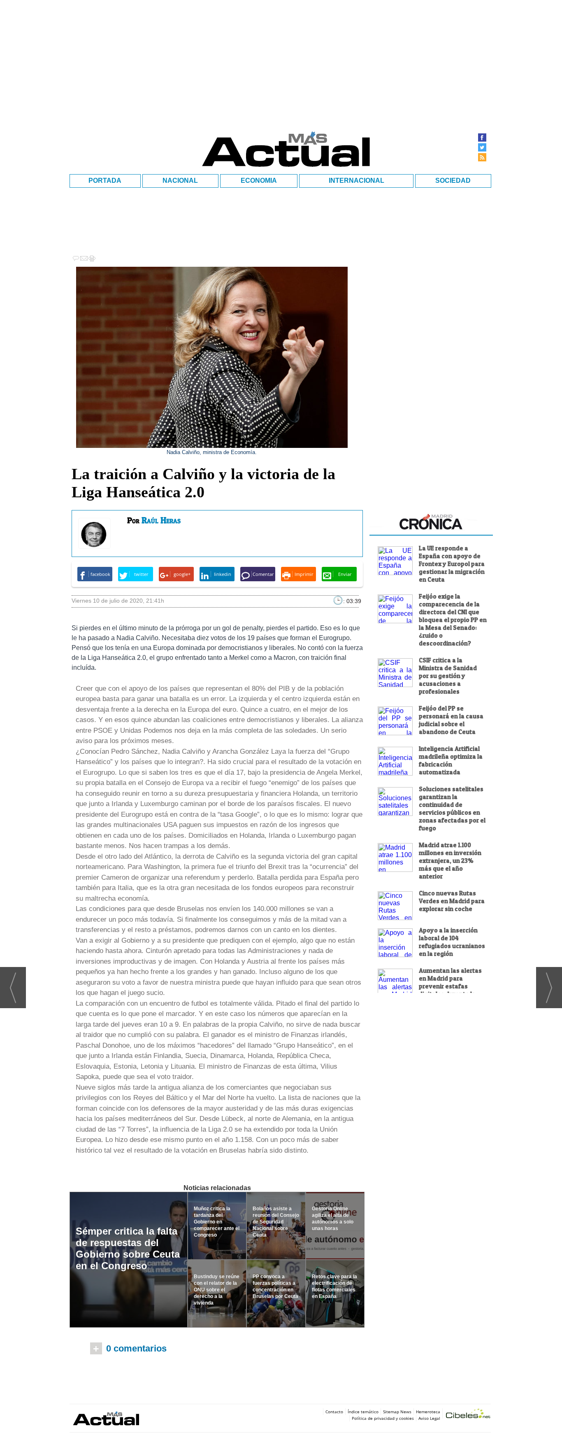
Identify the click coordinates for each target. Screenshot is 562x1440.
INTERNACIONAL (356, 180)
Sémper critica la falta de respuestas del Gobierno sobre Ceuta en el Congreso (128, 1248)
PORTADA (104, 180)
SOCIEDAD (453, 180)
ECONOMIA (259, 180)
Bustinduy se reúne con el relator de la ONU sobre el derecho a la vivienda (216, 1290)
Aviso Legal (429, 1418)
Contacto (334, 1411)
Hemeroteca (428, 1411)
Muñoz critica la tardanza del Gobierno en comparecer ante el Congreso (216, 1222)
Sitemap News (397, 1411)
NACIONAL (180, 180)
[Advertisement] (431, 1059)
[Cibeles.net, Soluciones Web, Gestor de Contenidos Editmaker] (468, 1414)
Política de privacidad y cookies (383, 1418)
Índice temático (363, 1411)
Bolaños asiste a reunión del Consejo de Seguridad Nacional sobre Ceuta (276, 1222)
